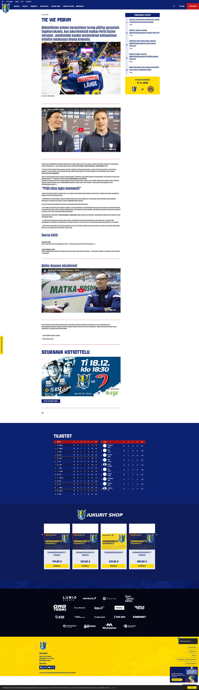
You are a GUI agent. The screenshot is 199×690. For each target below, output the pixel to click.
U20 (3, 1)
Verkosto (34, 6)
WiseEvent (61, 672)
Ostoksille (57, 566)
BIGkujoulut (80, 6)
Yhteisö (17, 1)
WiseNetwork (73, 672)
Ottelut (25, 6)
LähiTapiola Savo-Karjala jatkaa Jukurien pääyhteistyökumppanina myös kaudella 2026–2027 (142, 43)
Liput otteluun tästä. (51, 401)
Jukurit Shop (55, 6)
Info (22, 1)
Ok (192, 688)
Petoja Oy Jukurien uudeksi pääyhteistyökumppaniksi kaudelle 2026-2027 (144, 31)
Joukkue (17, 6)
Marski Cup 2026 (68, 6)
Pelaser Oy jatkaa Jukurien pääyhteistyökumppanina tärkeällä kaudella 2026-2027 (143, 56)
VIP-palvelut (44, 6)
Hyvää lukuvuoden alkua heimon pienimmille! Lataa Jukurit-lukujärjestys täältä (144, 68)
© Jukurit (41, 672)
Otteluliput (193, 6)
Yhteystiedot (28, 1)
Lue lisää (112, 688)
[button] (42, 541)
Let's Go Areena (9, 1)
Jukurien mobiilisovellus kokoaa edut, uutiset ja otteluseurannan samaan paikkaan (144, 20)
